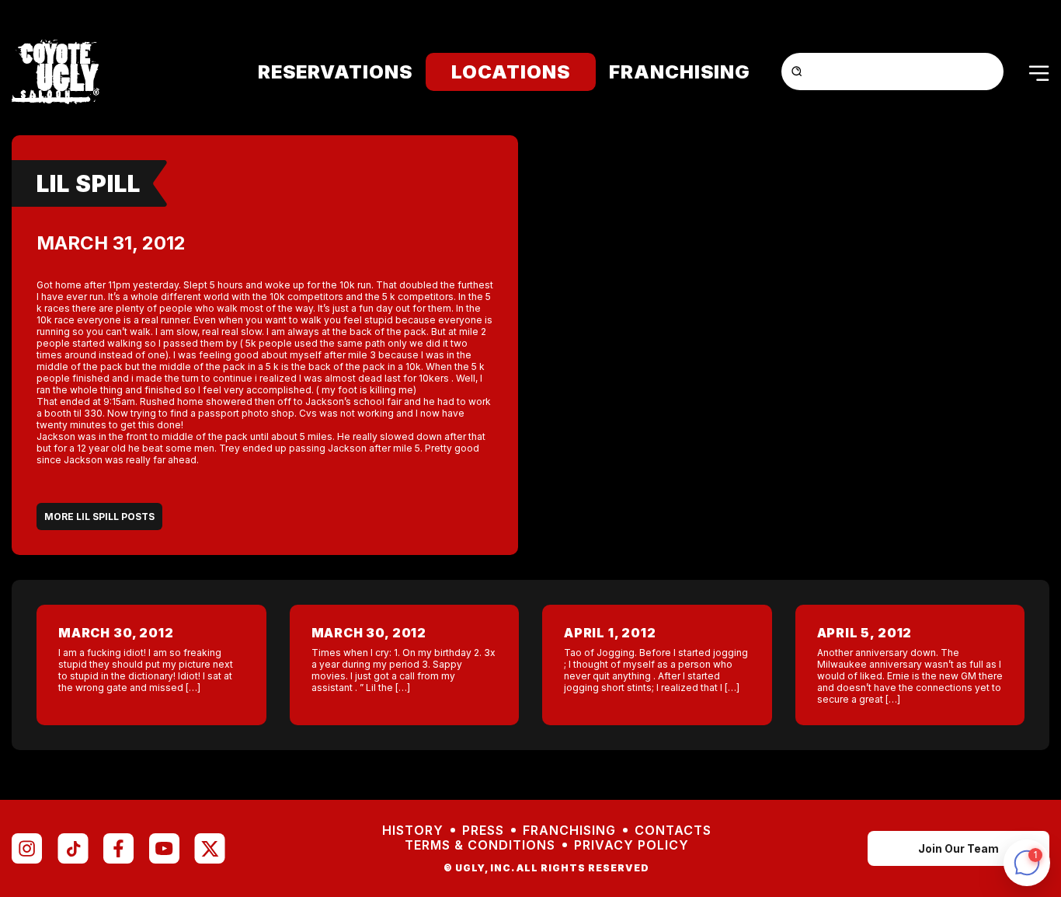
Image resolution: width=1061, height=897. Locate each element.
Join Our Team (958, 848)
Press (483, 830)
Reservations (335, 72)
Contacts (673, 830)
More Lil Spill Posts (99, 516)
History (413, 830)
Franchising (679, 72)
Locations (510, 72)
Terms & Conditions (480, 845)
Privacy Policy (631, 845)
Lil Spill (89, 183)
